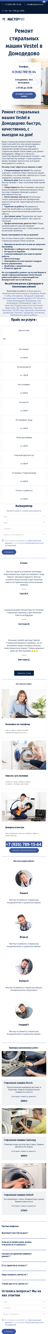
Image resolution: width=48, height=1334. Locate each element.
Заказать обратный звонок (24, 850)
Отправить (9, 552)
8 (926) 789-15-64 (24, 72)
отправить (8, 1331)
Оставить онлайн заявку (24, 95)
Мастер (16, 19)
